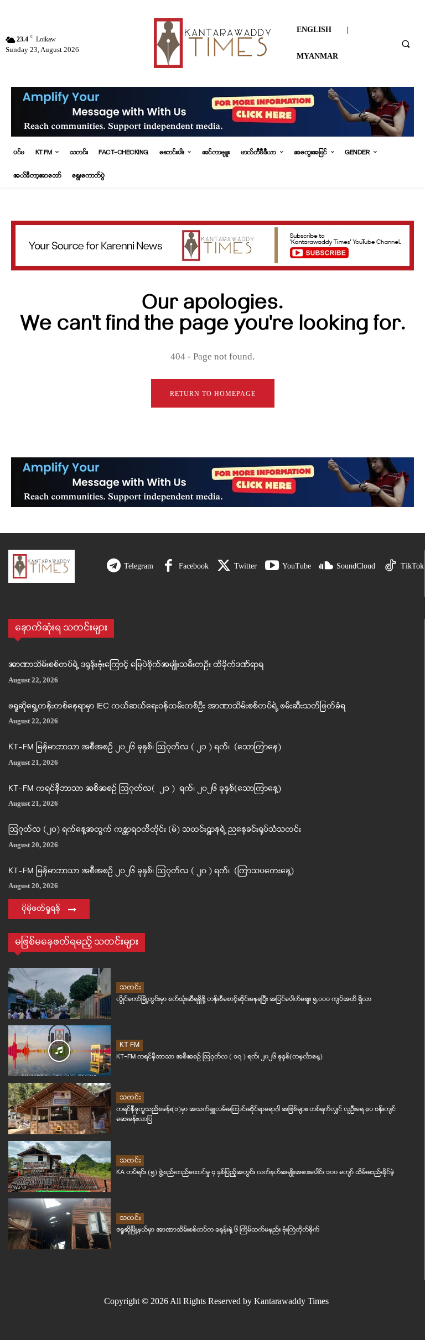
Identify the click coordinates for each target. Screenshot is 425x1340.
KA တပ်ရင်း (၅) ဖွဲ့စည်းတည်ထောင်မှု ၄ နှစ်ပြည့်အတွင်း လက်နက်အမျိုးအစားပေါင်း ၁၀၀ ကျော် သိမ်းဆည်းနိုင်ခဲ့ (255, 1172)
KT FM (129, 1045)
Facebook (194, 566)
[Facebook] (168, 566)
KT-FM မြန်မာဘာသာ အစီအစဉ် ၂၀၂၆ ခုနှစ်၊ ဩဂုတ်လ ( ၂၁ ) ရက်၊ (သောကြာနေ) (144, 747)
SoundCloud (355, 566)
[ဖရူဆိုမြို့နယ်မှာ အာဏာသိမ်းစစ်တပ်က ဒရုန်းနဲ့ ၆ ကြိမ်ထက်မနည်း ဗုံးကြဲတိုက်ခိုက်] (59, 1223)
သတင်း (130, 987)
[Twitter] (224, 566)
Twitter (245, 566)
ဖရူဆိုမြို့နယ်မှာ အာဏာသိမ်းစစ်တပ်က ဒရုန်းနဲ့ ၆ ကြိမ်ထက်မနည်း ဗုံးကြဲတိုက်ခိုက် (217, 1229)
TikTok (412, 566)
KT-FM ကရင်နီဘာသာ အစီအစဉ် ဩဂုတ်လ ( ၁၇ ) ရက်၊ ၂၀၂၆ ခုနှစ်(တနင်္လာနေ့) (219, 1056)
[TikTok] (390, 566)
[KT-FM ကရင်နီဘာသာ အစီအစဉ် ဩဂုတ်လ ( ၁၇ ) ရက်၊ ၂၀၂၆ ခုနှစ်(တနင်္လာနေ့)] (59, 1050)
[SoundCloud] (326, 566)
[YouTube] (272, 566)
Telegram (138, 566)
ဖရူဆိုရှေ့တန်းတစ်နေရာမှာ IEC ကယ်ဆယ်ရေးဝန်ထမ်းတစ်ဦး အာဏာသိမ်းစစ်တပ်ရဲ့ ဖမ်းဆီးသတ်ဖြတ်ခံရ (176, 706)
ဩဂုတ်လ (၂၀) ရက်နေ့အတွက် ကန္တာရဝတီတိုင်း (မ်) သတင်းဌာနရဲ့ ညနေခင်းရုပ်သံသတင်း (154, 830)
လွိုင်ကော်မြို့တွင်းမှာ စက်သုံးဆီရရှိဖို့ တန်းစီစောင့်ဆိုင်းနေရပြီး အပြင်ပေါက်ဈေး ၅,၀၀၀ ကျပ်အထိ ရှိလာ (243, 999)
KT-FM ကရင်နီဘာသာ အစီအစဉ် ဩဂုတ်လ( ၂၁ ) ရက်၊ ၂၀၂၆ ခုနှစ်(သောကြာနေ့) (144, 789)
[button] (405, 44)
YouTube (296, 566)
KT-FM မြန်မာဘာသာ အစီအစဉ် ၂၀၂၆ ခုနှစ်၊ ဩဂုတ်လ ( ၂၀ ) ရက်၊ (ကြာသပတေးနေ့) (151, 871)
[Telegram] (114, 566)
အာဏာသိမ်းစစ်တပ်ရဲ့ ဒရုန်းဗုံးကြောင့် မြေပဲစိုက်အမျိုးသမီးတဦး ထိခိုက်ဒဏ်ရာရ (135, 665)
